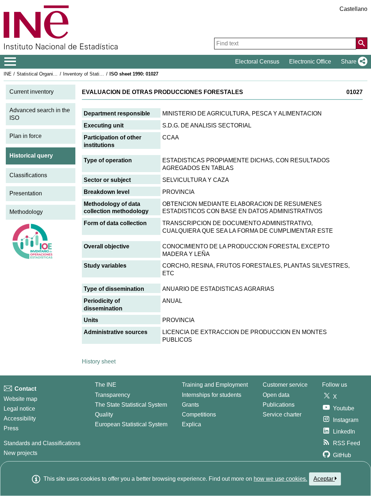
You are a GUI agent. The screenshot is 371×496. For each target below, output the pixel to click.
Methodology (26, 212)
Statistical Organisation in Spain (50, 74)
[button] (352, 61)
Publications (279, 405)
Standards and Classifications (42, 443)
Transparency (112, 395)
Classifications (28, 175)
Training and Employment (215, 385)
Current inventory (31, 92)
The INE (105, 385)
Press (11, 428)
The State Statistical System (131, 405)
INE (8, 74)
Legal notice (19, 409)
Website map (20, 399)
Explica (191, 424)
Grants (190, 405)
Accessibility (20, 418)
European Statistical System (131, 424)
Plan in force (25, 136)
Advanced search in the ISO (39, 114)
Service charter (282, 414)
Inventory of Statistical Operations (99, 74)
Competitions (199, 414)
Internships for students (211, 395)
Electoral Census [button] (257, 61)
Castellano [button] (353, 9)
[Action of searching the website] (361, 43)
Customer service (285, 385)
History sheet (99, 361)
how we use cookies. (280, 479)
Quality (104, 414)
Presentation (25, 193)
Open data (276, 395)
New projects (20, 453)
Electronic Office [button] (310, 61)
